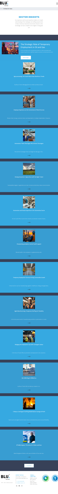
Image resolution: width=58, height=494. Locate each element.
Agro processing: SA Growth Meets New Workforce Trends (29, 76)
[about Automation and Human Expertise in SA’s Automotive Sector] (29, 222)
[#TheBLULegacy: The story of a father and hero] (29, 437)
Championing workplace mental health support (29, 244)
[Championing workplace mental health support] (29, 236)
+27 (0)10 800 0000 (20, 481)
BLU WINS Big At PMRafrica (29, 378)
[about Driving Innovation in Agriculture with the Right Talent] (29, 189)
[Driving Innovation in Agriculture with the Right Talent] (29, 169)
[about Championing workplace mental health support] (29, 256)
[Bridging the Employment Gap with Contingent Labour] (29, 336)
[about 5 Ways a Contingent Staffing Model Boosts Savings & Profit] (29, 423)
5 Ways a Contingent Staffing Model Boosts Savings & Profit (29, 411)
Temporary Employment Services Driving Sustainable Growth (29, 277)
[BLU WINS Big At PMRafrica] (29, 370)
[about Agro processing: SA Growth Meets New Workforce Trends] (29, 88)
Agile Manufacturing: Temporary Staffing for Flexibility (28, 311)
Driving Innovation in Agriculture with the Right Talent (29, 177)
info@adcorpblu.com (20, 483)
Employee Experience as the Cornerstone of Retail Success (29, 110)
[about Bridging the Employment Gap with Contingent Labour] (29, 356)
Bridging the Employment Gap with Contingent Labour (29, 344)
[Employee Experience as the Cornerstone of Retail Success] (29, 102)
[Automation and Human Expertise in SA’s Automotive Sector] (29, 202)
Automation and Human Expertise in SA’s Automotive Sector (29, 210)
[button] (57, 4)
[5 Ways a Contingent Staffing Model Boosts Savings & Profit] (29, 403)
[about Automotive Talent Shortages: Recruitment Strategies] (29, 155)
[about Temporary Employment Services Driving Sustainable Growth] (29, 289)
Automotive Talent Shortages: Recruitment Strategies (29, 143)
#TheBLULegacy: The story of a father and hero (29, 445)
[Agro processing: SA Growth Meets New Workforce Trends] (29, 68)
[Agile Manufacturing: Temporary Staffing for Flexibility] (29, 303)
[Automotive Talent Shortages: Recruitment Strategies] (29, 135)
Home (1, 9)
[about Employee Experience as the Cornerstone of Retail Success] (29, 122)
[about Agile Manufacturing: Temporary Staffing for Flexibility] (29, 323)
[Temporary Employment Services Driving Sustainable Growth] (29, 269)
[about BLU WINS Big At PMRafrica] (29, 390)
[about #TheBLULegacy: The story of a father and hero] (29, 457)
